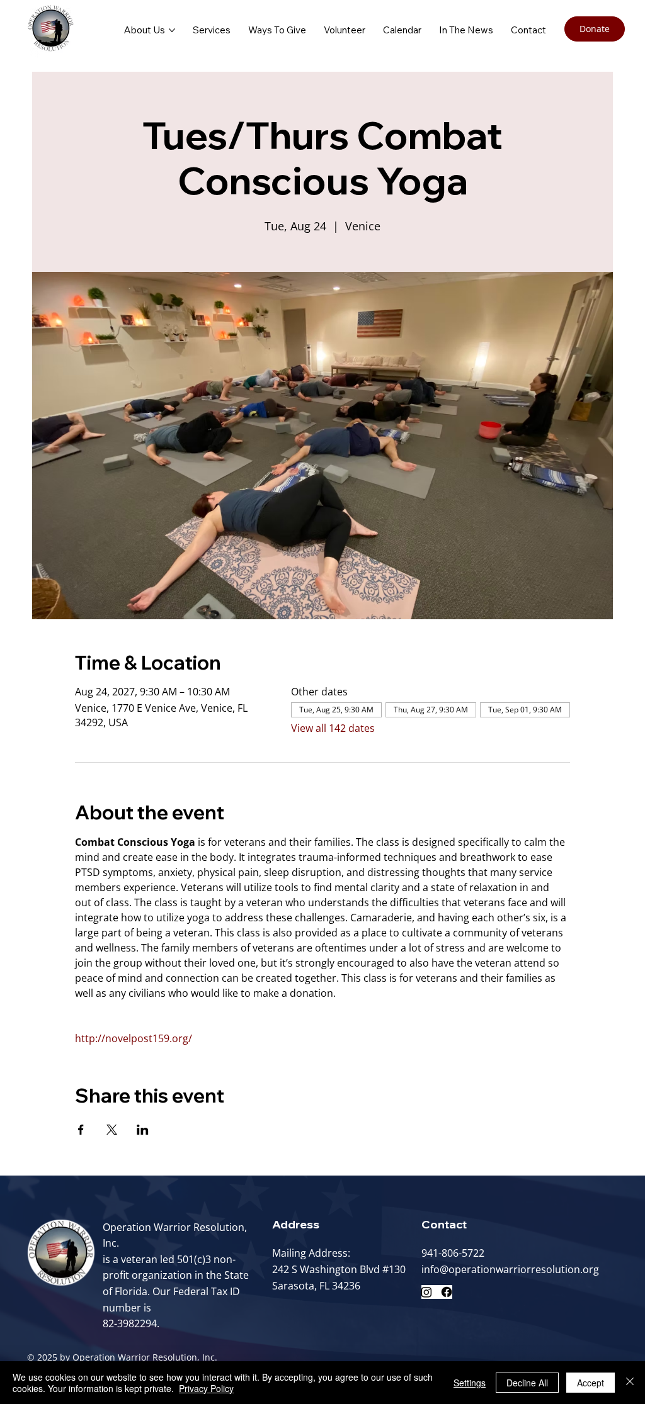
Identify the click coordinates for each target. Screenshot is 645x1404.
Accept (590, 1382)
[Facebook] (447, 1292)
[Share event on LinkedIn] (143, 1130)
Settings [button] (470, 1382)
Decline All (527, 1382)
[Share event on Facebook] (81, 1130)
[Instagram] (426, 1292)
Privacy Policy (206, 1388)
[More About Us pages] (172, 30)
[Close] (629, 1382)
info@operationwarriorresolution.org (510, 1269)
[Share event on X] (112, 1130)
